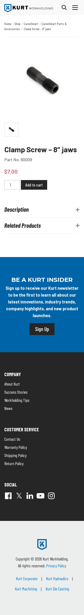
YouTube (40, 496)
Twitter (19, 496)
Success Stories (16, 392)
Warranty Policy (15, 447)
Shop (17, 24)
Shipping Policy (15, 455)
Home (7, 24)
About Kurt (12, 383)
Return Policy (13, 463)
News (8, 408)
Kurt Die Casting (57, 588)
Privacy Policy (56, 565)
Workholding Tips (17, 400)
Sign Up (42, 329)
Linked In (30, 496)
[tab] (42, 209)
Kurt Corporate (26, 578)
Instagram (51, 496)
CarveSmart (31, 24)
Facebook (8, 496)
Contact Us (12, 439)
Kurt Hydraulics (57, 578)
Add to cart (34, 184)
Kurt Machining (26, 588)
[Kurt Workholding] (28, 8)
